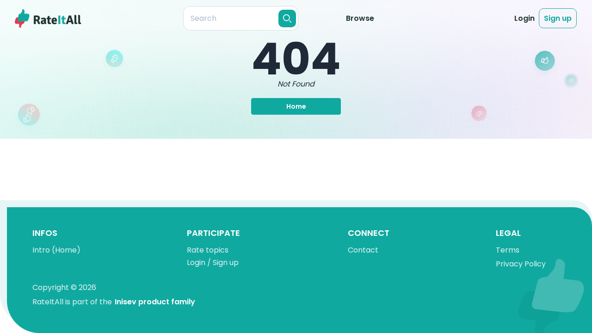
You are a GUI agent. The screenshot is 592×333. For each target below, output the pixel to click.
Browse (360, 18)
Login (524, 18)
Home (296, 106)
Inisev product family (155, 301)
